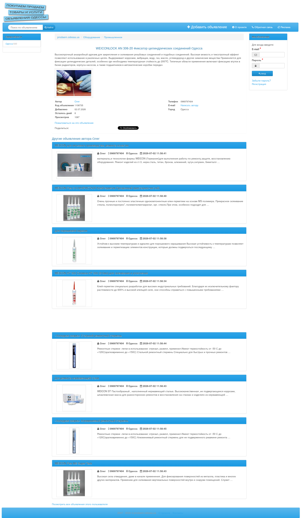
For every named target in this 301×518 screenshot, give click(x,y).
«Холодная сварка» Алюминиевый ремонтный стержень (91, 421)
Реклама (285, 27)
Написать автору (189, 105)
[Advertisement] (157, 12)
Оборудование (91, 37)
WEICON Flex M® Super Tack (73, 463)
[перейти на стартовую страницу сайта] (26, 12)
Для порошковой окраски (71, 231)
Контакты (178, 513)
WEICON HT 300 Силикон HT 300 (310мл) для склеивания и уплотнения (101, 273)
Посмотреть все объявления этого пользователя (80, 504)
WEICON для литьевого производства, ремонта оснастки (92, 145)
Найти (50, 27)
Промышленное (113, 37)
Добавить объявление (208, 27)
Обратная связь (263, 27)
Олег (77, 101)
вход (263, 73)
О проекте (240, 27)
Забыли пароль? (261, 80)
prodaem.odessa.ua (68, 37)
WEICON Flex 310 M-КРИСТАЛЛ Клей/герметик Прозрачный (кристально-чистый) (107, 188)
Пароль (256, 60)
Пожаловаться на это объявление (74, 122)
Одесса (11, 43)
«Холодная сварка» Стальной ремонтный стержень (88, 335)
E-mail (255, 49)
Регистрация (259, 84)
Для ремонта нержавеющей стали (77, 378)
